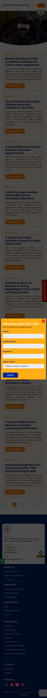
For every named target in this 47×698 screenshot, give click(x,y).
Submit (10, 375)
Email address (10, 341)
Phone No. (8, 351)
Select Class (9, 361)
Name (6, 331)
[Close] (43, 321)
